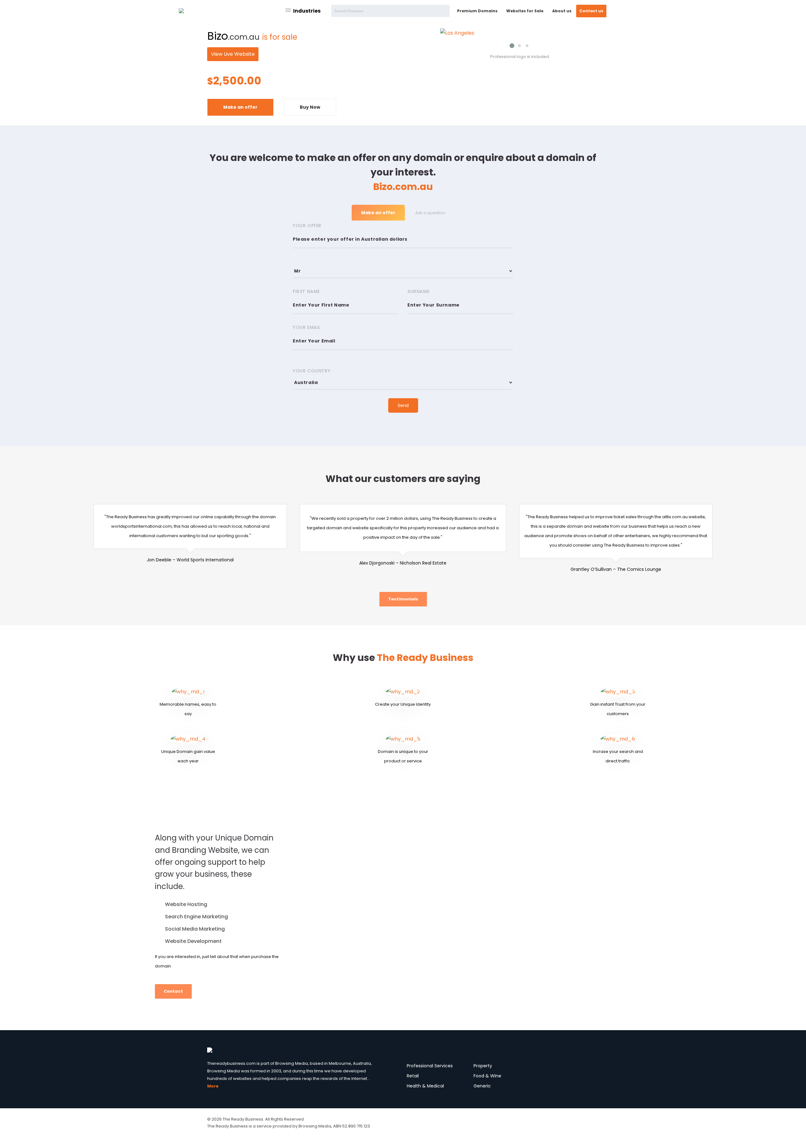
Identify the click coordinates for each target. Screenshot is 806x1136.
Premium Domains (477, 11)
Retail (413, 1076)
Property (483, 1066)
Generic (482, 1086)
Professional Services (430, 1066)
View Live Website (233, 54)
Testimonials (403, 599)
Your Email (307, 327)
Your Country (311, 371)
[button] (512, 46)
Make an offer (240, 107)
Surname (418, 291)
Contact (173, 991)
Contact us (591, 11)
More (213, 1086)
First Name (306, 291)
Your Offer (307, 225)
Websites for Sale (524, 11)
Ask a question (430, 213)
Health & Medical (425, 1086)
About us (561, 11)
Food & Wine (487, 1076)
